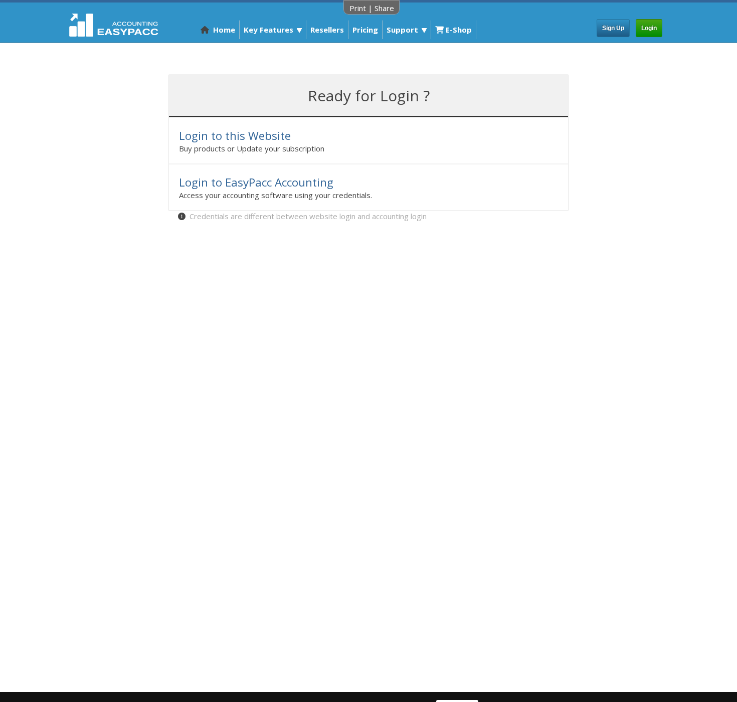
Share (384, 8)
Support (402, 30)
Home (222, 30)
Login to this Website (235, 135)
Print (357, 8)
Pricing (365, 30)
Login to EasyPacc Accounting (256, 182)
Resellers (327, 30)
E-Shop (458, 30)
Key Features (268, 30)
